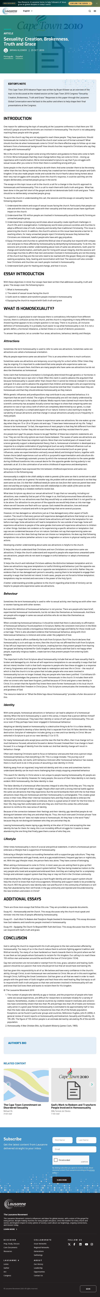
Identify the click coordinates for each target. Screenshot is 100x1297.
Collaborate (43, 1240)
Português (8, 56)
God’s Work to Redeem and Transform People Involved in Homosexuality (73, 1106)
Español (19, 56)
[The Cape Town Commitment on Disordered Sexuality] (26, 1085)
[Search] (89, 11)
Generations (39, 1251)
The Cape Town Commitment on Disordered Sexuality (22, 1106)
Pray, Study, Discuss (12, 1243)
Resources (8, 1251)
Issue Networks (40, 1243)
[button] (95, 11)
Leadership (38, 1268)
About (38, 1260)
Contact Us (38, 1275)
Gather (6, 1268)
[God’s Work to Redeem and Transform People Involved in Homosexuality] (73, 1085)
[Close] (97, 3)
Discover (10, 1240)
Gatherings (38, 1255)
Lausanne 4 (11, 1260)
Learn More (9, 1229)
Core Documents (10, 1247)
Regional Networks (41, 1247)
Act (5, 1272)
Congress (7, 1275)
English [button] (26, 11)
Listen (6, 1264)
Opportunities (39, 1272)
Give (88, 1289)
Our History (38, 1264)
